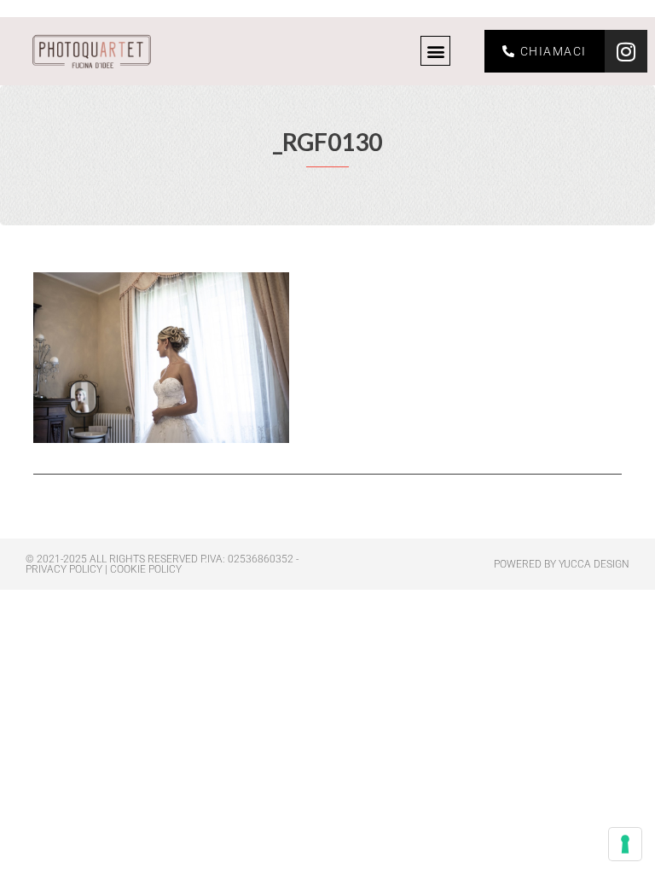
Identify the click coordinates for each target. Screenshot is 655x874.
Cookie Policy (146, 569)
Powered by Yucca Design (561, 564)
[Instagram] (626, 51)
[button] (435, 51)
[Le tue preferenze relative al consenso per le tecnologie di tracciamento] (625, 844)
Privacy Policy (64, 569)
